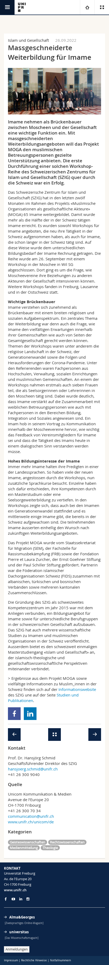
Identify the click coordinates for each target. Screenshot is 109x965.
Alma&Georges (22, 917)
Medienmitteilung (24, 847)
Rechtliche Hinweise (34, 960)
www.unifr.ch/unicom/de (31, 821)
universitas (19, 932)
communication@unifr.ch (31, 816)
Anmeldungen (17, 949)
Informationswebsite (77, 689)
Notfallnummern (60, 960)
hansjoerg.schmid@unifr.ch (33, 769)
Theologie (50, 847)
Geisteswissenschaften (27, 842)
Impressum (11, 960)
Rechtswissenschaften (67, 842)
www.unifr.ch (15, 890)
